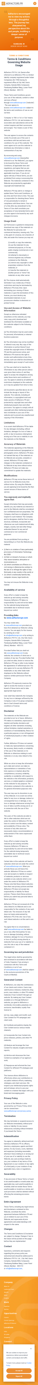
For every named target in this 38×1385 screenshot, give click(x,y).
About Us (6, 1286)
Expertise (6, 1306)
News (5, 1295)
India (5, 1331)
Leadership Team (9, 1289)
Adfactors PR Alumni (10, 1323)
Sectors (6, 1309)
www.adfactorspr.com (18, 103)
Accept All (19, 1370)
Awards (6, 1292)
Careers (6, 1317)
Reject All (19, 1376)
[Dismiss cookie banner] (31, 1348)
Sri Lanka (6, 1334)
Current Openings (9, 1320)
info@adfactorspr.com (14, 635)
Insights (6, 1298)
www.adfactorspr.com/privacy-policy (17, 1111)
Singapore (7, 1337)
